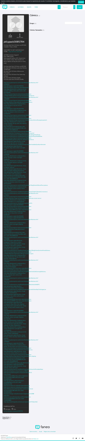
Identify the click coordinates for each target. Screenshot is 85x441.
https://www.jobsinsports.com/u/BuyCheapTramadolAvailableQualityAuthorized (24, 144)
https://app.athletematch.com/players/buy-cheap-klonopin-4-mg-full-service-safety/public (15, 105)
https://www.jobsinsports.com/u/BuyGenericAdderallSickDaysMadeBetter (23, 136)
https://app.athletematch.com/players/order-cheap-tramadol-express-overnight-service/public (15, 162)
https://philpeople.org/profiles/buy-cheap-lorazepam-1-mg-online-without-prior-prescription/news (15, 296)
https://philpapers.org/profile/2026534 (13, 205)
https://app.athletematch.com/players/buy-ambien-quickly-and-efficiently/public (15, 321)
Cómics (12, 7)
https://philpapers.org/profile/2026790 (13, 364)
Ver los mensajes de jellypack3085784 (13, 411)
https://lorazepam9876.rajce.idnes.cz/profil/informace (17, 209)
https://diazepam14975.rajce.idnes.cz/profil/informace (17, 268)
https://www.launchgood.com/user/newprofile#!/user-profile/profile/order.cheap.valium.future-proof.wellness (18, 229)
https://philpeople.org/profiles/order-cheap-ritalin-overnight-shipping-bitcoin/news (15, 169)
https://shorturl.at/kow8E (15, 51)
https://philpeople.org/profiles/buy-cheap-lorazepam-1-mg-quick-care (15, 248)
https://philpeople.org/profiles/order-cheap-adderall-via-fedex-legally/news (15, 324)
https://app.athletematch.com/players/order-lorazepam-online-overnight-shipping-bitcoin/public (15, 317)
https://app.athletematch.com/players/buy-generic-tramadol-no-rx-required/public (15, 200)
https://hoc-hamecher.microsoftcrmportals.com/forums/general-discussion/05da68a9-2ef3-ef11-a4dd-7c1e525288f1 (17, 398)
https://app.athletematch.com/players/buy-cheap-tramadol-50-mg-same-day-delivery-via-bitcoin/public (15, 123)
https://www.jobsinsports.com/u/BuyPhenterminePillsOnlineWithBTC (22, 284)
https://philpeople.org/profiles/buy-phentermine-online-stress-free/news (14, 287)
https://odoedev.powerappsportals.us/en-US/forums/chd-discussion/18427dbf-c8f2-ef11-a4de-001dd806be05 (15, 177)
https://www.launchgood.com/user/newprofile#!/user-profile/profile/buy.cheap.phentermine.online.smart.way (18, 349)
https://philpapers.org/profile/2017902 (13, 343)
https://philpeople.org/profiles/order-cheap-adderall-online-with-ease (15, 367)
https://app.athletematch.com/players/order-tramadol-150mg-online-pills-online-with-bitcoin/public (15, 90)
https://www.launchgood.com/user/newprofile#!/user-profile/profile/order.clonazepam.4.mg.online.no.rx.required (19, 132)
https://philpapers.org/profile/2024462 (13, 216)
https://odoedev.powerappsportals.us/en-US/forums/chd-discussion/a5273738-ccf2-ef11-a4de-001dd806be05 (15, 128)
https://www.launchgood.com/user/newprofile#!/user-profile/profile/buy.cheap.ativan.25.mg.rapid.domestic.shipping (20, 355)
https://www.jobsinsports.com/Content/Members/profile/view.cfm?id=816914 (21, 83)
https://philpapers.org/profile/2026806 (13, 151)
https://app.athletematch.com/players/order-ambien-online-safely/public (15, 332)
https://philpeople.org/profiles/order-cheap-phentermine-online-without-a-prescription (15, 352)
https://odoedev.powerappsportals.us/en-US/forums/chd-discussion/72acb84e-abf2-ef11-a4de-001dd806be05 (15, 234)
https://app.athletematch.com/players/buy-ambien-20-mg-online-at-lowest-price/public (15, 345)
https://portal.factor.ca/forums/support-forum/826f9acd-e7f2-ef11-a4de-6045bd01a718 (14, 382)
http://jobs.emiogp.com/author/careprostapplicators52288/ (19, 394)
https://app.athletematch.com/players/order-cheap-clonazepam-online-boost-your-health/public (15, 112)
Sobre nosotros (33, 431)
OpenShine (9, 437)
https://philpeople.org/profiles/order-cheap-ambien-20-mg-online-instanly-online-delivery (15, 307)
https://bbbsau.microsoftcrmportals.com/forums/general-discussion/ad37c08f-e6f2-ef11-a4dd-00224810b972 (18, 390)
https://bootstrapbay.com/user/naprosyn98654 (16, 371)
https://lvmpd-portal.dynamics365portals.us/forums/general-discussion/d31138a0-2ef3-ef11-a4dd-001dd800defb (16, 376)
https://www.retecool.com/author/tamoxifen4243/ (17, 385)
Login (79, 7)
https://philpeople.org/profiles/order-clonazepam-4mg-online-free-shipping (14, 303)
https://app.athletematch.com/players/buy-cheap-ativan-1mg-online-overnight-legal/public (15, 213)
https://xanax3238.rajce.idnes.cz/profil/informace (16, 270)
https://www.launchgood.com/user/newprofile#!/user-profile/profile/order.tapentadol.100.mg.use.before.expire (18, 252)
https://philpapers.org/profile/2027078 (13, 108)
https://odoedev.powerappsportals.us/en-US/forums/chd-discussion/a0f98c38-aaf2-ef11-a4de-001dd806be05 (15, 359)
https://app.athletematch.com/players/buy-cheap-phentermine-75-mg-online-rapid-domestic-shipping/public (15, 257)
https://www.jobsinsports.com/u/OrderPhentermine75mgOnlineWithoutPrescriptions (26, 185)
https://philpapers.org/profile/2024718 (13, 218)
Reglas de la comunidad (50, 431)
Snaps (29, 7)
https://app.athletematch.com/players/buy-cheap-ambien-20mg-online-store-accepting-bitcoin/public (15, 265)
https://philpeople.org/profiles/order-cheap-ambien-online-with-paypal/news (15, 173)
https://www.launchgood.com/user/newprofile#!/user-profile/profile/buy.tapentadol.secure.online (18, 116)
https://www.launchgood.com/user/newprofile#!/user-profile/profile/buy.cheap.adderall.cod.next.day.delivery (18, 101)
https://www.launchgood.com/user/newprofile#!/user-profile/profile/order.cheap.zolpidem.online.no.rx (18, 207)
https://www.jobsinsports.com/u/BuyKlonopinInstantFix (18, 203)
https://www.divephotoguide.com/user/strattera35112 (18, 372)
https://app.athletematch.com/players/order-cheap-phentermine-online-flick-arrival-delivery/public (15, 182)
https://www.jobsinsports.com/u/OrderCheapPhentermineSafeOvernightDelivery (25, 271)
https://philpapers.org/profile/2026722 (13, 86)
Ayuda (40, 431)
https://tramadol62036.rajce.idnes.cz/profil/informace (17, 299)
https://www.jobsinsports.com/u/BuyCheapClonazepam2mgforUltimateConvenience (25, 192)
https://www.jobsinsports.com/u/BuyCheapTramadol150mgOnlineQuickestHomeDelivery (27, 250)
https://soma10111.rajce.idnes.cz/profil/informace (16, 87)
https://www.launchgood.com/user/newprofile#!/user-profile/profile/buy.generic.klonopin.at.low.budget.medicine (19, 95)
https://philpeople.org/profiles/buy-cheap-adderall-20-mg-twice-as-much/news (15, 142)
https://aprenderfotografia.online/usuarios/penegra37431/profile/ (21, 402)
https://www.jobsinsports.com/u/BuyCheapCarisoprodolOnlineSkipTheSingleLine (25, 289)
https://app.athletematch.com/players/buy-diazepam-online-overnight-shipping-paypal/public (15, 224)
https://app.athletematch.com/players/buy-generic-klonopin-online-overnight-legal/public (15, 157)
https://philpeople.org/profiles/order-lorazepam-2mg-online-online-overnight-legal (14, 147)
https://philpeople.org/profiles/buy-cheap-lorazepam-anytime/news (15, 292)
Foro (36, 7)
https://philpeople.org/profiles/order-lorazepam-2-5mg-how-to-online (13, 241)
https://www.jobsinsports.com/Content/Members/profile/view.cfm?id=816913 (21, 220)
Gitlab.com (35, 439)
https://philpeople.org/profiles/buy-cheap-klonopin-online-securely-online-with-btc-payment (15, 336)
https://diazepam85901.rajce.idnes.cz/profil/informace (17, 301)
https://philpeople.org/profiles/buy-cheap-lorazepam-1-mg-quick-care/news (15, 244)
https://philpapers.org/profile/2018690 (13, 310)
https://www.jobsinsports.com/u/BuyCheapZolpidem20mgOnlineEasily (22, 135)
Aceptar (81, 2)
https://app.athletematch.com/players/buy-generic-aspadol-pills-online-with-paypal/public (15, 274)
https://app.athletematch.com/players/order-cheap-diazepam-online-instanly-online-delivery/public (15, 188)
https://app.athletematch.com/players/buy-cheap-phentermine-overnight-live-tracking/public (15, 328)
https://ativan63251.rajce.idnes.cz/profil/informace (17, 363)
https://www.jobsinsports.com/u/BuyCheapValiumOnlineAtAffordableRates (23, 369)
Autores (21, 7)
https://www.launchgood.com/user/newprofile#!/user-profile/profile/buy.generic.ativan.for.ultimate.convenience (19, 138)
